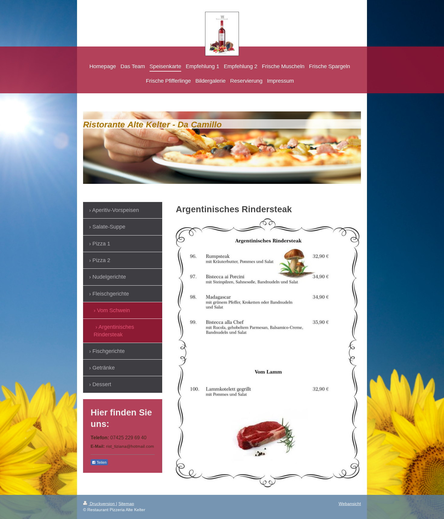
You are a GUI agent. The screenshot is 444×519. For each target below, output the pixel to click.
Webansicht (350, 503)
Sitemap (126, 503)
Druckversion (102, 503)
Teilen (101, 462)
